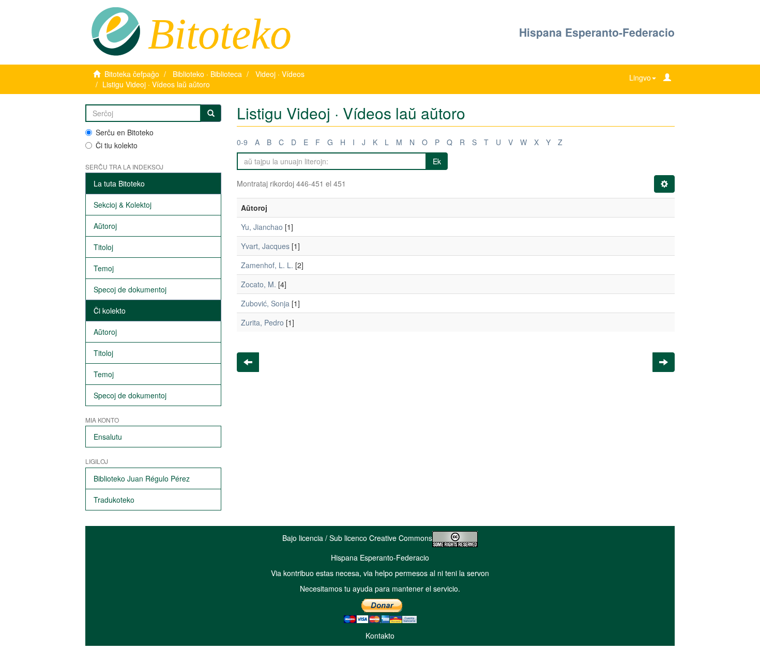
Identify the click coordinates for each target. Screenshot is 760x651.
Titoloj (103, 247)
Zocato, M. (258, 284)
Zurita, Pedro (262, 322)
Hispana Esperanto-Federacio (597, 32)
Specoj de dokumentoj (130, 289)
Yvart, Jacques (265, 246)
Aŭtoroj (105, 226)
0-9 (242, 142)
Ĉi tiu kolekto (117, 145)
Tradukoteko (114, 499)
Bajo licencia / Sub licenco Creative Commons (357, 538)
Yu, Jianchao (262, 227)
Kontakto (380, 635)
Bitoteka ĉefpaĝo (131, 74)
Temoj (104, 268)
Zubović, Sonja (265, 303)
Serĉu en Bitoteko (125, 132)
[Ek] (211, 113)
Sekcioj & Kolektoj (122, 204)
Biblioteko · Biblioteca (207, 74)
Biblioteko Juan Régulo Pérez (142, 478)
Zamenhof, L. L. (267, 265)
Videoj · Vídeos (280, 74)
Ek (437, 161)
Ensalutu (108, 436)
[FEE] (115, 30)
